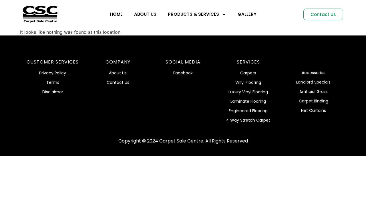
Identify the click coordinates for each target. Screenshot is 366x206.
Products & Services (193, 14)
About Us (145, 14)
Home (116, 14)
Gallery (247, 14)
